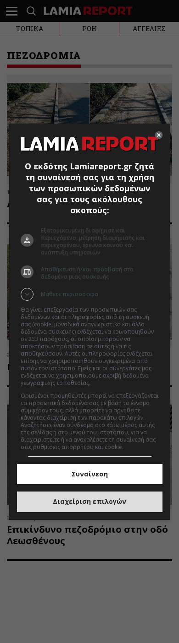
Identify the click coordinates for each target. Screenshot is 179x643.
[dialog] (89, 322)
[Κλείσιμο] (159, 135)
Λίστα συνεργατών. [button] (117, 383)
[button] (90, 294)
